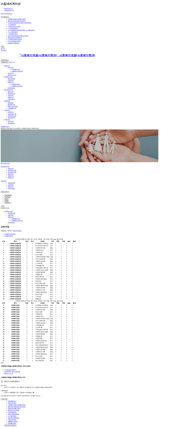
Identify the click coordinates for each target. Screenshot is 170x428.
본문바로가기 (8, 8)
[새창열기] (29, 55)
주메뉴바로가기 (9, 10)
